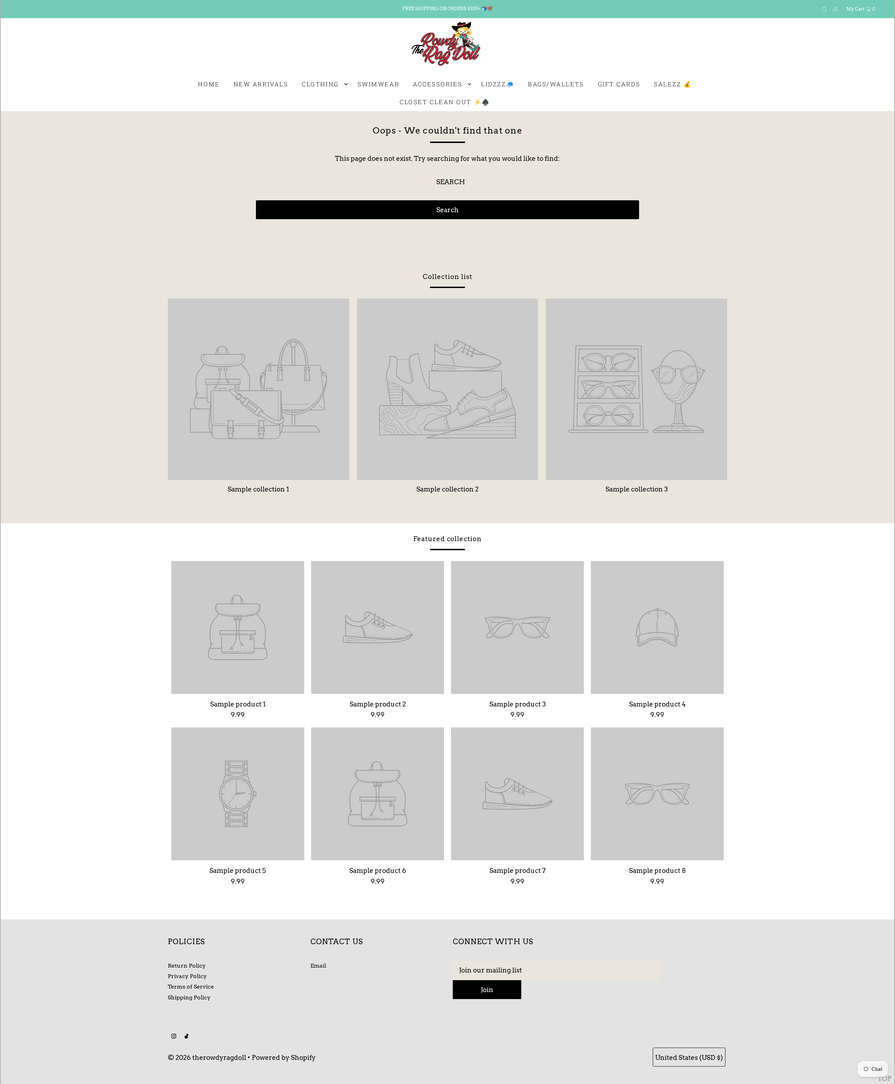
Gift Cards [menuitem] (619, 84)
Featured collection (447, 539)
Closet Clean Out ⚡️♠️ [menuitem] (445, 102)
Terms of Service (191, 986)
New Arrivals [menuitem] (261, 84)
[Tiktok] (186, 1036)
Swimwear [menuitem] (378, 84)
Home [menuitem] (209, 84)
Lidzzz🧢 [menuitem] (497, 84)
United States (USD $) (689, 1058)
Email (318, 965)
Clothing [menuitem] (320, 84)
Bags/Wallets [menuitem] (556, 84)
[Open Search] (824, 9)
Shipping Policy (189, 997)
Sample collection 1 (258, 489)
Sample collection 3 (637, 489)
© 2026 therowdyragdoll (207, 1058)
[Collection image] (258, 477)
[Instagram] (173, 1036)
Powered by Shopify (284, 1058)
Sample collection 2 (447, 489)
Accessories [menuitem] (437, 84)
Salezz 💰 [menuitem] (673, 84)
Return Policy (187, 965)
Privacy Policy (187, 976)
